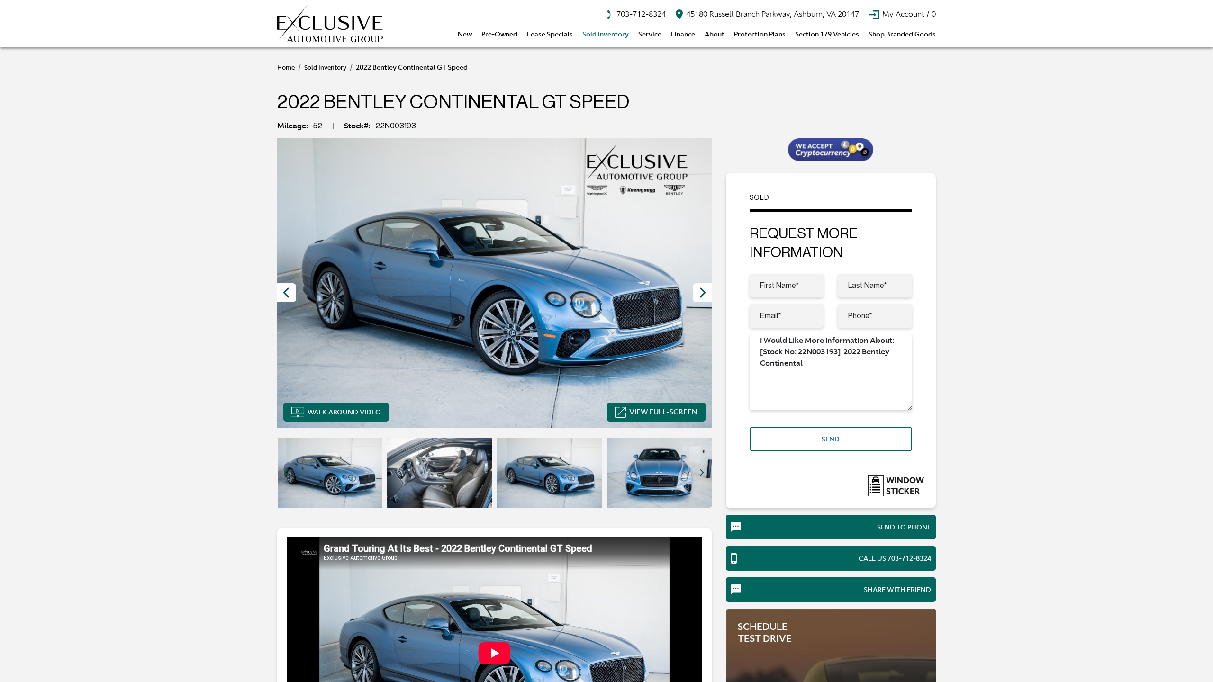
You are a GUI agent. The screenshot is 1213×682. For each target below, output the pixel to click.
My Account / (908, 14)
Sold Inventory (605, 34)
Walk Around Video (344, 412)
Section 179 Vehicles (827, 34)
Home (286, 67)
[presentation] (286, 292)
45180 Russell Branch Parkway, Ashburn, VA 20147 (771, 14)
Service (649, 34)
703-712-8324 (640, 14)
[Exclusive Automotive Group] (330, 23)
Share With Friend (897, 589)
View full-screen (663, 412)
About (714, 34)
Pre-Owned (499, 34)
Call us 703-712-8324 (895, 558)
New (465, 34)
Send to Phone (904, 527)
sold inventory (325, 67)
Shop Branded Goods (902, 34)
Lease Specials (550, 34)
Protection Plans (760, 34)
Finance (683, 34)
